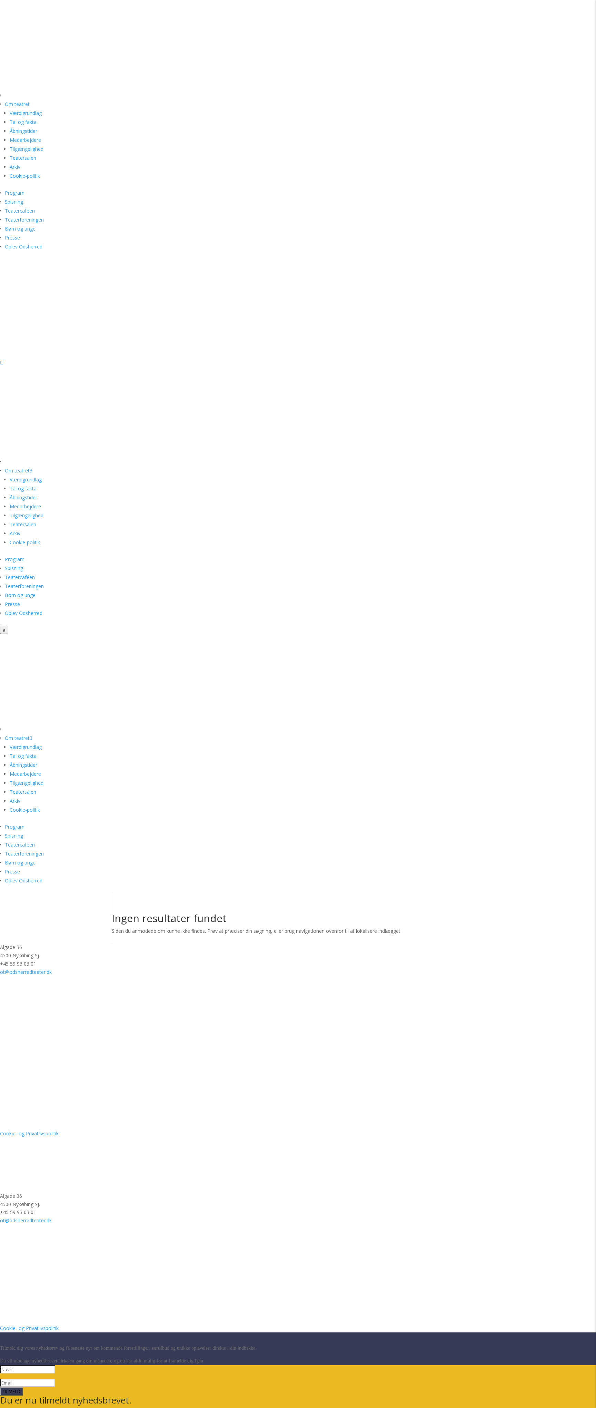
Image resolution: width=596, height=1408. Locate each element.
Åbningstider (23, 131)
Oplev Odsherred (23, 246)
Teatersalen (23, 158)
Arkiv (15, 167)
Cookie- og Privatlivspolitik (29, 1133)
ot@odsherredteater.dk (26, 972)
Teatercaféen (20, 210)
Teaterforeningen (24, 219)
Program (14, 192)
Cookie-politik (25, 176)
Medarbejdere (25, 140)
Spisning (14, 201)
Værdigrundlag (26, 113)
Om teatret (17, 104)
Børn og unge (20, 228)
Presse (12, 237)
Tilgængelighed (26, 149)
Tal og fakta (23, 122)
